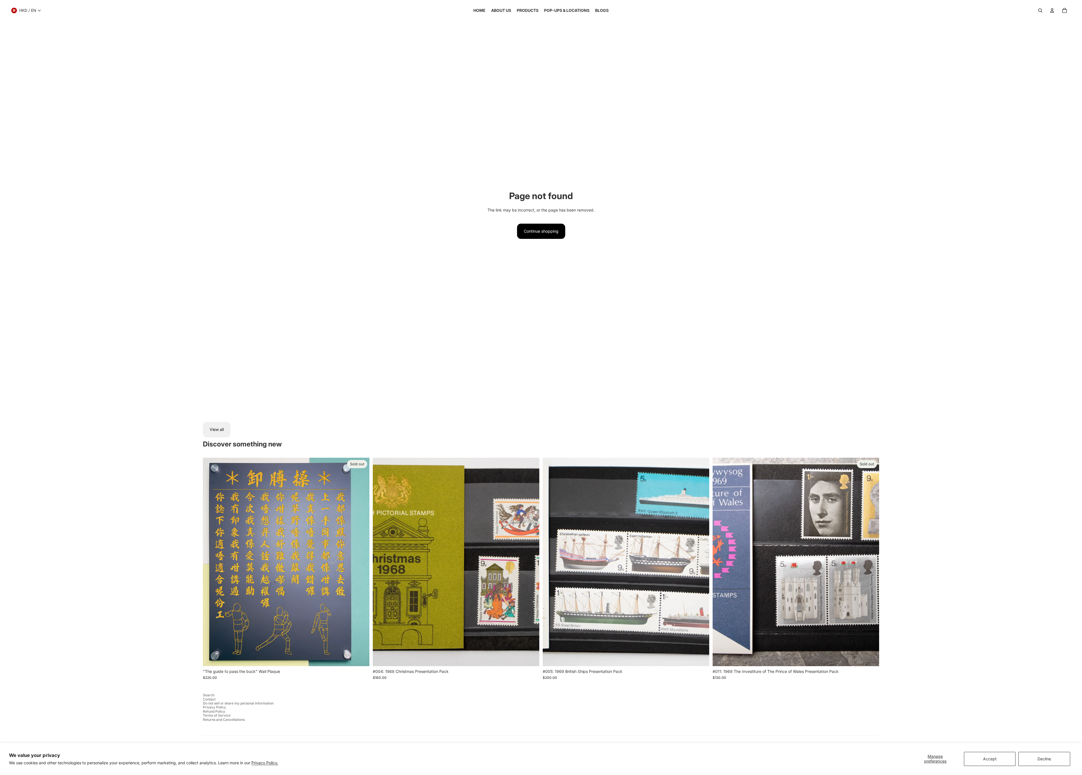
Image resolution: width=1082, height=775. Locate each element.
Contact (209, 699)
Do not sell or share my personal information (238, 703)
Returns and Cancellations (224, 719)
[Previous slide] (381, 562)
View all (217, 429)
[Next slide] (530, 562)
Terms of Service (216, 715)
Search (208, 695)
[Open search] (1040, 10)
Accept (990, 758)
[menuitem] (479, 10)
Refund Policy (214, 711)
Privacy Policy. (264, 762)
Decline (1044, 758)
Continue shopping (541, 231)
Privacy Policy (214, 707)
